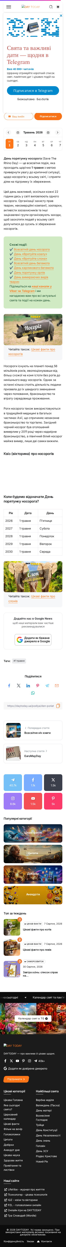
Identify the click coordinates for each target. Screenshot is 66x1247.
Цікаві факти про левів (37, 949)
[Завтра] (48, 132)
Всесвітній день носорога (32, 249)
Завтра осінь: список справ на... (40, 974)
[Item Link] (33, 833)
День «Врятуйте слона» (30, 258)
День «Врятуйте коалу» (30, 254)
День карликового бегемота (34, 268)
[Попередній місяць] (8, 132)
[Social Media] (13, 782)
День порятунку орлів (29, 272)
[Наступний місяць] (57, 132)
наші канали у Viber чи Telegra (31, 289)
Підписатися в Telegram (33, 90)
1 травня (20, 660)
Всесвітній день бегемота (32, 263)
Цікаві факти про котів (37, 929)
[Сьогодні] (18, 132)
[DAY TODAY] (13, 1045)
